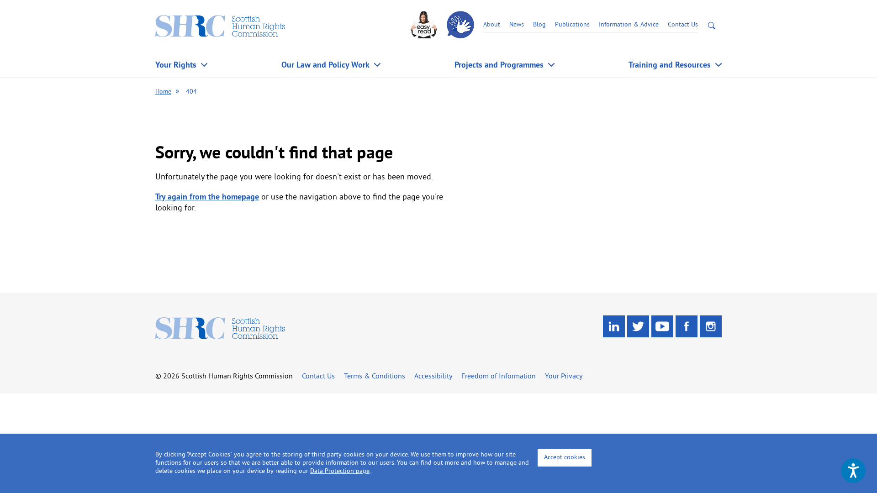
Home (163, 92)
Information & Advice (629, 25)
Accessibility (433, 376)
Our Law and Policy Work (325, 64)
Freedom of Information (498, 376)
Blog (539, 25)
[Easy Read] (424, 25)
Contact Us (683, 25)
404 (191, 92)
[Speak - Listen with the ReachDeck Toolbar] (853, 470)
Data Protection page (340, 471)
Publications (572, 25)
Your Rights (175, 64)
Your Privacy (563, 376)
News (516, 25)
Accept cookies (564, 458)
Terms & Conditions (374, 376)
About (491, 25)
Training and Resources (670, 64)
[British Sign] (461, 25)
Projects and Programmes (499, 64)
